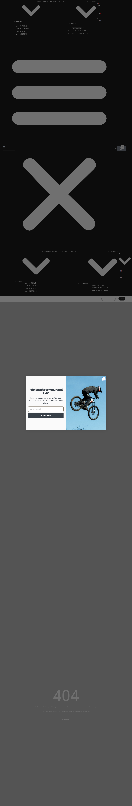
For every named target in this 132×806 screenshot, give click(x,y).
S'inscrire (46, 415)
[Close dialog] (103, 379)
